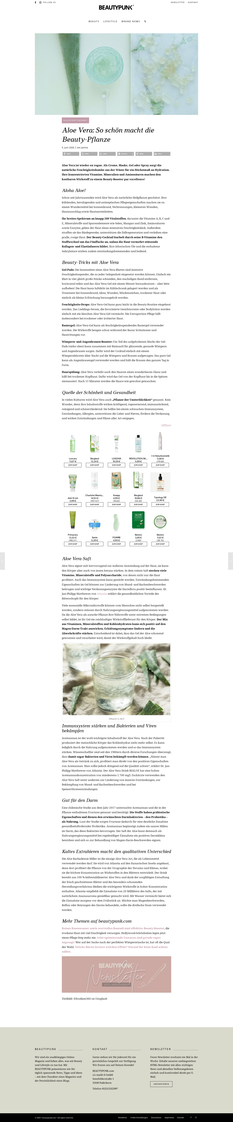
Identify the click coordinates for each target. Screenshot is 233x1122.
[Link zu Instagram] (40, 2)
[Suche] (144, 21)
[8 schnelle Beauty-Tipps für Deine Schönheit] (2, 561)
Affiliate (166, 425)
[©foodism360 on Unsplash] (116, 74)
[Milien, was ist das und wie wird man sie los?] (230, 561)
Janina (84, 147)
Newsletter (178, 2)
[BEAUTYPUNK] (116, 11)
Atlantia (102, 593)
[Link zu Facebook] (35, 2)
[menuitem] (177, 2)
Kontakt (193, 2)
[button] (71, 154)
